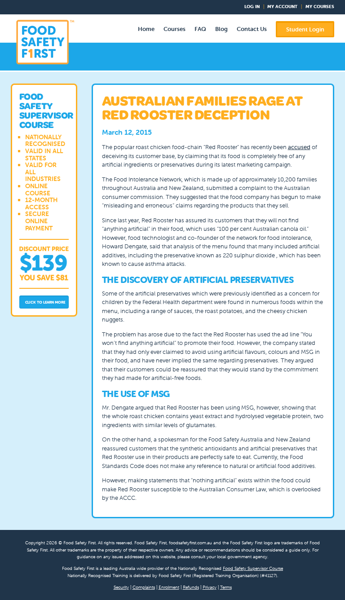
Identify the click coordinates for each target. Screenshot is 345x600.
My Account (282, 6)
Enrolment (169, 587)
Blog (221, 29)
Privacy (210, 587)
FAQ (200, 29)
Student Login (305, 29)
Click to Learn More (45, 302)
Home (146, 29)
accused (299, 147)
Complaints (144, 587)
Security (121, 587)
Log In (252, 6)
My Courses (319, 6)
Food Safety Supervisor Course (253, 568)
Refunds (191, 587)
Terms (226, 587)
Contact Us (252, 29)
